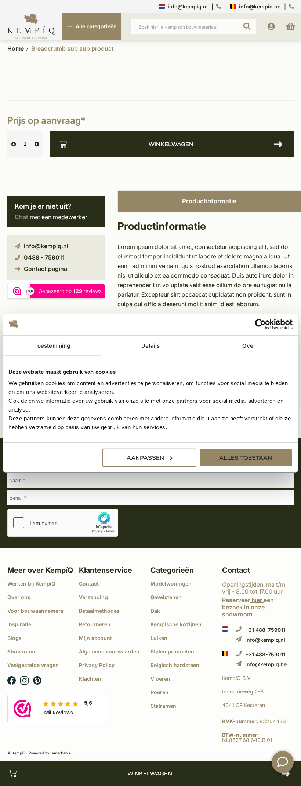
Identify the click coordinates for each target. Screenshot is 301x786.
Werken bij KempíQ (31, 583)
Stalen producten (172, 651)
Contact (89, 583)
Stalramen (163, 706)
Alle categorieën (96, 26)
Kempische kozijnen (176, 624)
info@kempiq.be (259, 6)
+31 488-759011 (265, 630)
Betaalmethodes (99, 611)
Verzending (93, 597)
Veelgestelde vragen (33, 665)
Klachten (90, 678)
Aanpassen (145, 457)
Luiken (158, 638)
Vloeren (160, 678)
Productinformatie (209, 201)
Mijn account (95, 638)
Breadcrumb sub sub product (72, 48)
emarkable (61, 753)
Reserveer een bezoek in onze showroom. (248, 606)
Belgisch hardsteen (174, 665)
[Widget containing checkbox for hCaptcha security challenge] (62, 523)
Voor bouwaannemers (35, 611)
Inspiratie (19, 624)
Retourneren (94, 624)
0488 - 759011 (44, 257)
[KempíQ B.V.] (258, 678)
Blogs (14, 638)
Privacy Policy (97, 665)
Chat (21, 217)
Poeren (159, 692)
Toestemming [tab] (52, 345)
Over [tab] (248, 345)
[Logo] (31, 27)
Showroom (21, 651)
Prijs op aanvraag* (46, 120)
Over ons (18, 597)
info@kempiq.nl (188, 6)
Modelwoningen (171, 583)
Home (15, 48)
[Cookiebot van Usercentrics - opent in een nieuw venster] (260, 324)
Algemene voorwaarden (109, 651)
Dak (155, 611)
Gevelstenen (166, 597)
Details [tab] (150, 345)
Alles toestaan (245, 457)
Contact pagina (45, 269)
